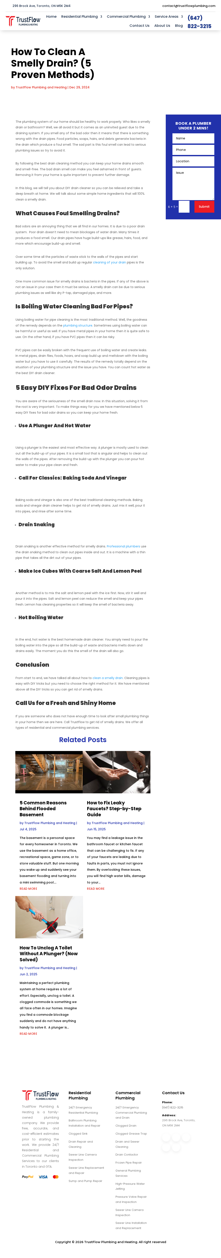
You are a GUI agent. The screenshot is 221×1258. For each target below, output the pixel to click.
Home (51, 16)
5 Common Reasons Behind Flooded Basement (43, 809)
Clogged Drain (125, 1126)
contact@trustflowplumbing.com (188, 6)
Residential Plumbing (79, 16)
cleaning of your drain (109, 262)
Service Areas (166, 16)
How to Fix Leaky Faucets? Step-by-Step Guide (114, 809)
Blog (179, 25)
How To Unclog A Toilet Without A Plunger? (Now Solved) (49, 954)
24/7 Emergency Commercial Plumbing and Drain (131, 1112)
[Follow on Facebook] (166, 1137)
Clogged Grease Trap (131, 1134)
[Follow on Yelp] (176, 1147)
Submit (204, 206)
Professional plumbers (123, 546)
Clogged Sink (78, 1134)
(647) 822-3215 (172, 1107)
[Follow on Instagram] (176, 1137)
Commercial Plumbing (126, 16)
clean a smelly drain (107, 678)
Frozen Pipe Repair (128, 1163)
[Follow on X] (186, 1137)
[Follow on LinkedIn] (166, 1147)
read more (28, 889)
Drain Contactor (126, 1155)
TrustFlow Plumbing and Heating (41, 87)
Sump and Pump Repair (85, 1181)
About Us (162, 25)
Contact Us (139, 25)
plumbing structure (77, 325)
